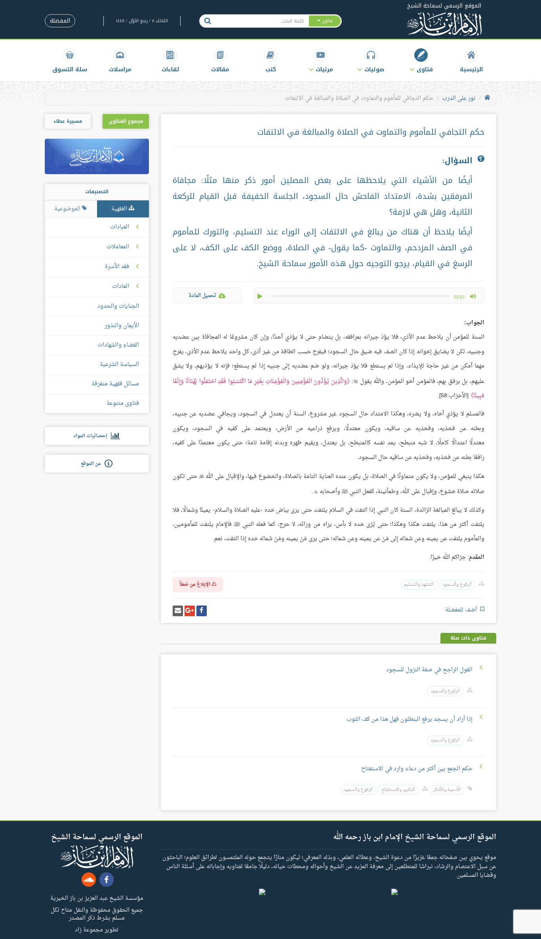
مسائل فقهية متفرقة (115, 384)
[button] (421, 60)
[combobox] (262, 21)
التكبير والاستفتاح (398, 790)
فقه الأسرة (117, 267)
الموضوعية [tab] (68, 209)
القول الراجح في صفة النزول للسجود (428, 670)
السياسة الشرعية (119, 364)
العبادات (119, 227)
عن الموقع (93, 463)
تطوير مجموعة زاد (96, 929)
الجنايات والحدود (118, 306)
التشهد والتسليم (419, 585)
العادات (120, 287)
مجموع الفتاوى (126, 121)
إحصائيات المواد (92, 436)
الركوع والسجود (457, 585)
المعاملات (118, 247)
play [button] (260, 296)
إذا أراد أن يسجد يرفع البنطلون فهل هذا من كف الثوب (409, 719)
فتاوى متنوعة (123, 403)
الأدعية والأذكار (447, 790)
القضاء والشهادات (118, 345)
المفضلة (60, 20)
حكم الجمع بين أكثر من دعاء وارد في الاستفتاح (416, 769)
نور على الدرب (459, 98)
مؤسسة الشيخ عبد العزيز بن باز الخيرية (96, 898)
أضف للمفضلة (461, 610)
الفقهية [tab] (120, 209)
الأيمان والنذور (122, 325)
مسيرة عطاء (67, 121)
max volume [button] (473, 296)
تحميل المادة (202, 296)
